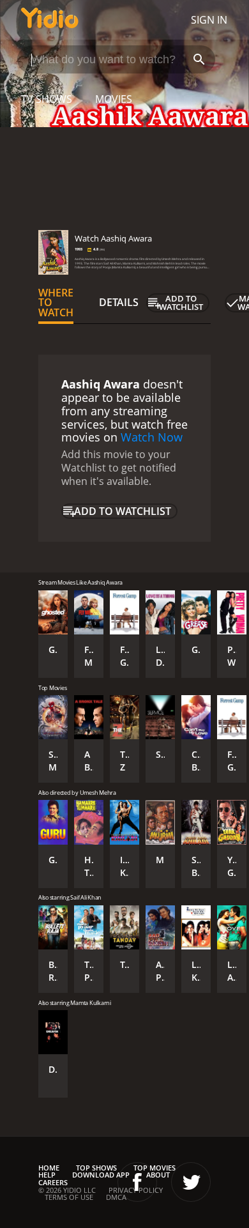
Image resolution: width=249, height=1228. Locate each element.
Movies (113, 99)
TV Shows (46, 99)
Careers (53, 1182)
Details (119, 302)
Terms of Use (69, 1197)
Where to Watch (55, 303)
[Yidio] (50, 20)
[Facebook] (137, 1182)
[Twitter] (191, 1182)
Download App (101, 1174)
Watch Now (152, 437)
